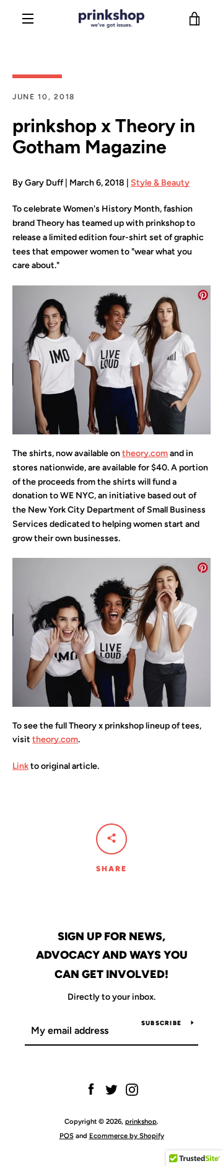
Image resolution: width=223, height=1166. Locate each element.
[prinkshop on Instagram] (132, 1089)
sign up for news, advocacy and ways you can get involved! (112, 956)
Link (20, 766)
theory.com (145, 453)
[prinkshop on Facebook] (91, 1089)
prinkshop (141, 1121)
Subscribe (161, 1023)
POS (66, 1135)
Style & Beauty (160, 182)
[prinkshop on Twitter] (111, 1089)
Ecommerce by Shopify (126, 1135)
